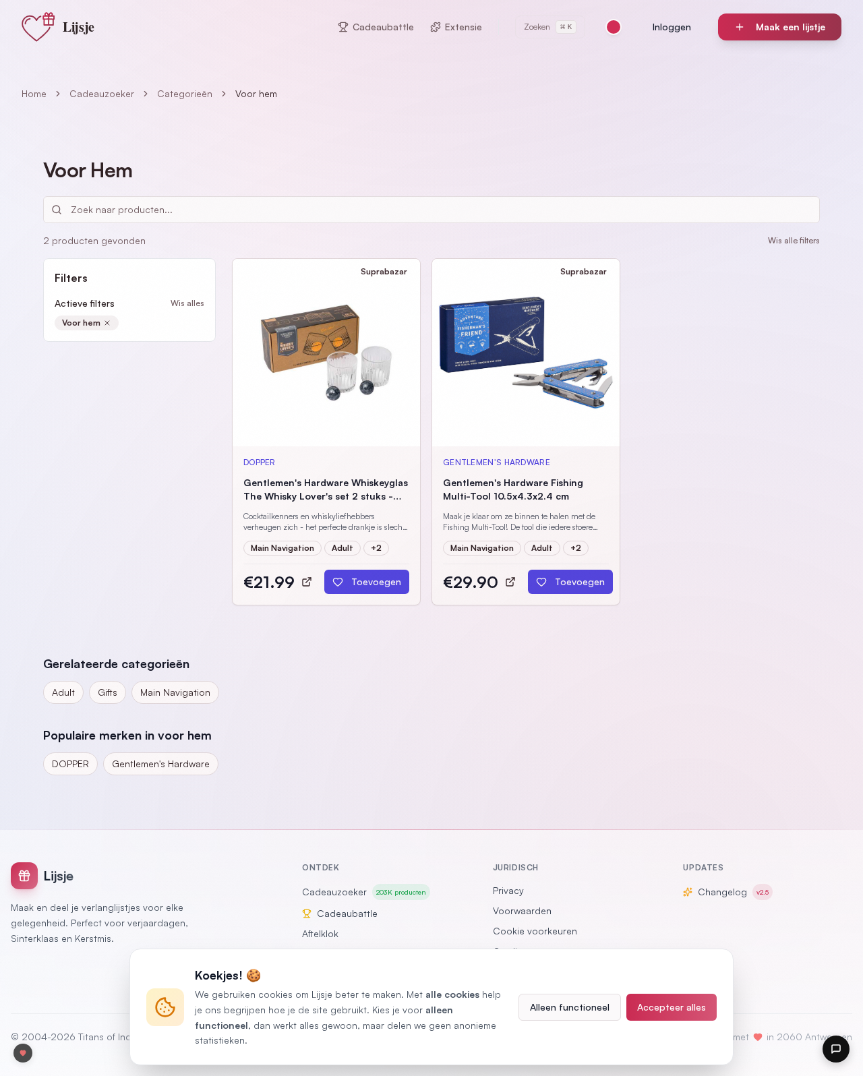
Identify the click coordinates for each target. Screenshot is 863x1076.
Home (34, 93)
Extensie (463, 26)
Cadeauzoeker (101, 93)
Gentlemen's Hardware (161, 763)
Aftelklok (320, 933)
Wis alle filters (794, 240)
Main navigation (175, 692)
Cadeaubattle (383, 26)
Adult (63, 692)
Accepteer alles (671, 1007)
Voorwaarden (522, 910)
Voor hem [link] (256, 93)
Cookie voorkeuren (535, 930)
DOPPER (70, 763)
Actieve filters (85, 303)
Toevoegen (376, 581)
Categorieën (184, 93)
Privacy (508, 890)
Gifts (107, 692)
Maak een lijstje (790, 26)
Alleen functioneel (569, 1007)
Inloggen (672, 26)
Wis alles (187, 303)
